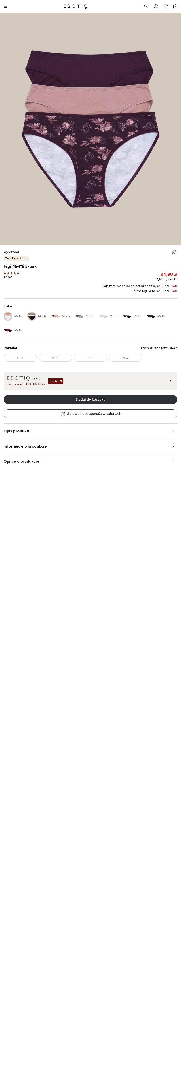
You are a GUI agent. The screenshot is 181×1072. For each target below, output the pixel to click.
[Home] (75, 6)
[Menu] (5, 6)
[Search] (146, 6)
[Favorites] (166, 6)
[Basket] (175, 6)
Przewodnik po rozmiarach (158, 348)
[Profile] (156, 6)
